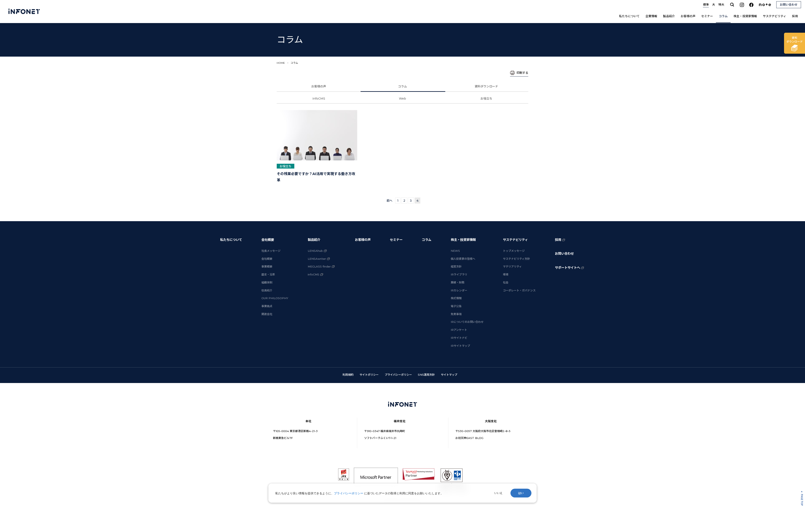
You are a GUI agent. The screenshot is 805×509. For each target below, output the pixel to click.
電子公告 (456, 306)
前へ (389, 201)
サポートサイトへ (567, 268)
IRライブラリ (459, 274)
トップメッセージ (514, 250)
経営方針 (456, 266)
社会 (505, 282)
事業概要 (266, 266)
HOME (281, 62)
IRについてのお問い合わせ (467, 321)
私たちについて (629, 16)
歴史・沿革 (268, 274)
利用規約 (348, 374)
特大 (721, 4)
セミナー (707, 16)
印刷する (522, 73)
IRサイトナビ (459, 337)
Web (402, 98)
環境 (505, 274)
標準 (706, 4)
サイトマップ (449, 374)
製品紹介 (669, 16)
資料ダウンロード (486, 86)
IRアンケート (459, 329)
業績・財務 (457, 282)
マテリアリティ (512, 266)
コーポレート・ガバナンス (519, 290)
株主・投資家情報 (745, 16)
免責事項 (456, 314)
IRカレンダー (459, 290)
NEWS (455, 250)
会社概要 (267, 240)
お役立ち (486, 98)
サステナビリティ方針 (516, 258)
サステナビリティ (774, 16)
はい (521, 493)
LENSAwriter (317, 258)
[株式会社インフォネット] (24, 11)
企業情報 (651, 16)
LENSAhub (315, 250)
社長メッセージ (270, 250)
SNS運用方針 (426, 374)
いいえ (498, 493)
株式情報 (456, 298)
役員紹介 (266, 290)
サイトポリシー (369, 374)
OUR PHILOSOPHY (274, 298)
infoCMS (318, 98)
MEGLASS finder (319, 266)
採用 (795, 16)
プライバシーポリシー (398, 374)
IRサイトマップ (460, 345)
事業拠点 (266, 306)
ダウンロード (794, 39)
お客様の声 (688, 16)
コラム (723, 16)
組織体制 (266, 282)
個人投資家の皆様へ (463, 258)
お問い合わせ (564, 254)
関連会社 (266, 314)
